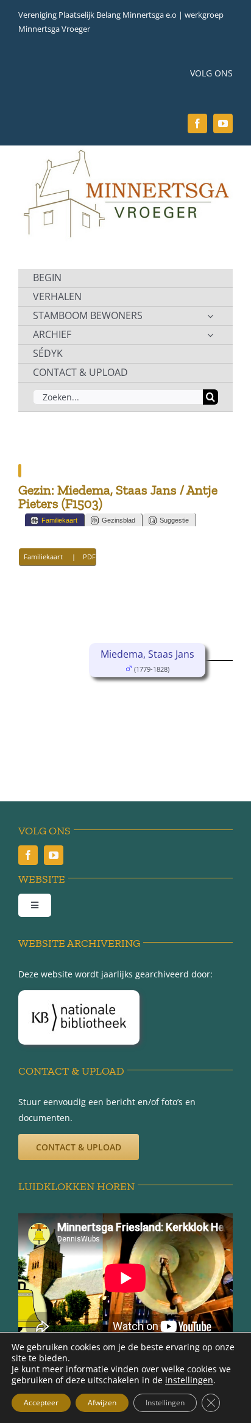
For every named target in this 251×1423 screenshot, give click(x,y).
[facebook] (197, 123)
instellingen (189, 1380)
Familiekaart (59, 520)
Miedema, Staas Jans (147, 654)
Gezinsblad (118, 520)
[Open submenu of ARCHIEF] (210, 335)
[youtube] (223, 123)
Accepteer (41, 1402)
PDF (89, 556)
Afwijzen (102, 1402)
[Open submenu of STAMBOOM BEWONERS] (210, 316)
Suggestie (174, 520)
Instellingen (165, 1402)
